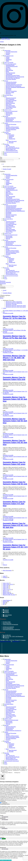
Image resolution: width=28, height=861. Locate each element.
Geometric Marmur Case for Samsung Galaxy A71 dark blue (14, 504)
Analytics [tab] (2, 837)
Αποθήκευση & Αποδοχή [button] (6, 860)
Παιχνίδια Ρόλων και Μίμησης (13, 78)
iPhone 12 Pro (6, 592)
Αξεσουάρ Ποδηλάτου (11, 129)
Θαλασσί (5, 601)
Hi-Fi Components (10, 99)
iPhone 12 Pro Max (7, 593)
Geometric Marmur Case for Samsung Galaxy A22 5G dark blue (15, 421)
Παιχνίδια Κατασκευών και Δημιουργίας (15, 76)
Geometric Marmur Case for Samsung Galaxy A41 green (14, 463)
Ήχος (5, 705)
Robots (7, 71)
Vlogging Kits (12, 138)
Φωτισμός (6, 741)
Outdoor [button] (6, 123)
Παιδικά (7, 54)
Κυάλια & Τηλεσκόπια (11, 124)
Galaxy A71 (5, 588)
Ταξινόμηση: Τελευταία (11, 304)
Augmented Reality (10, 65)
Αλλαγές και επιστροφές (8, 626)
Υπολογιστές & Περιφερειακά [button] (10, 111)
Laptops (7, 58)
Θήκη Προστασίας (7, 570)
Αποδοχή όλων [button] (17, 772)
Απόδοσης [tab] (2, 827)
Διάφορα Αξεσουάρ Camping (12, 128)
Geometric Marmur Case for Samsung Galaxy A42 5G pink (15, 483)
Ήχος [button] (5, 96)
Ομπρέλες (8, 130)
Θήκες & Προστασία (9, 664)
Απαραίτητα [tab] (2, 801)
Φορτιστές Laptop (10, 92)
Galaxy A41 (5, 585)
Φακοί (7, 749)
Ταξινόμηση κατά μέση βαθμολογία (14, 303)
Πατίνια (7, 125)
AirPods (7, 57)
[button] (8, 313)
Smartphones (9, 59)
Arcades (7, 145)
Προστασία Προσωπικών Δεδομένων (11, 629)
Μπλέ (4, 603)
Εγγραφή (9, 169)
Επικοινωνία (3, 283)
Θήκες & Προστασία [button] (8, 55)
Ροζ (4, 604)
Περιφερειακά (9, 112)
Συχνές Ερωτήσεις (7, 623)
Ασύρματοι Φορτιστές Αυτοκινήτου (14, 84)
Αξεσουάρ (11, 142)
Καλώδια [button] (6, 116)
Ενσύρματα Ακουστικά (11, 100)
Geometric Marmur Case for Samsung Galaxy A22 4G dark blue (15, 399)
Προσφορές (2, 281)
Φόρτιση (6, 689)
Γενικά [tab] (1, 815)
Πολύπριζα (8, 93)
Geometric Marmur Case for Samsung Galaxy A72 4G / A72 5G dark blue (15, 525)
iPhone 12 (5, 590)
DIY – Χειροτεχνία (10, 146)
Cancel (4, 308)
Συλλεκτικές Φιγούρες (11, 79)
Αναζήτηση (3, 161)
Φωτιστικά (8, 742)
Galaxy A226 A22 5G (8, 584)
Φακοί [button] (7, 140)
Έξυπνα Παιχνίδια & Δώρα (10, 672)
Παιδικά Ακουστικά (10, 103)
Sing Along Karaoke (10, 72)
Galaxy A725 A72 (7, 589)
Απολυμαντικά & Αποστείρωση (11, 152)
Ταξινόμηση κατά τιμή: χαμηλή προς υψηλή (16, 305)
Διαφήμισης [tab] (2, 818)
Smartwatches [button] (7, 50)
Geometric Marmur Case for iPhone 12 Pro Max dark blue (14, 337)
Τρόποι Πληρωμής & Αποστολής (10, 624)
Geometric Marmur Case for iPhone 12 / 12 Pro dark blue (14, 317)
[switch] (0, 816)
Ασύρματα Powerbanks (11, 82)
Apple (4, 576)
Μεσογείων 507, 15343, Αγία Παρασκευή (13, 636)
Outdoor (6, 732)
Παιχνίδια (6, 753)
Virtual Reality (9, 74)
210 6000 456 (5, 37)
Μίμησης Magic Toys (11, 149)
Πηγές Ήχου (8, 104)
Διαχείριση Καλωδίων (11, 117)
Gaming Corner (7, 109)
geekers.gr (6, 637)
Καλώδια (6, 725)
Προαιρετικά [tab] (3, 847)
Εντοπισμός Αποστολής (5, 282)
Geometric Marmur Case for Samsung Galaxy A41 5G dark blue (15, 442)
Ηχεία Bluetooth (9, 101)
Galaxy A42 (5, 587)
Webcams (8, 115)
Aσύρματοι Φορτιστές (11, 83)
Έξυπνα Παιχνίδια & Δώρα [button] (10, 63)
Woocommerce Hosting (5, 641)
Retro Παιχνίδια (9, 70)
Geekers (2, 41)
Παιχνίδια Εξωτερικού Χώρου (13, 75)
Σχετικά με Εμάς (6, 621)
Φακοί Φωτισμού (13, 141)
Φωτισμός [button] (6, 132)
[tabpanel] (14, 810)
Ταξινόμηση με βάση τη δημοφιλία (14, 301)
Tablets (7, 61)
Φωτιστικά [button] (8, 133)
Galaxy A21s (6, 583)
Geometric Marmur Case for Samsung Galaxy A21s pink (14, 378)
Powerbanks (8, 88)
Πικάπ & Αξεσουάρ (10, 105)
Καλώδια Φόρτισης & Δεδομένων (13, 86)
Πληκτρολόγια (9, 113)
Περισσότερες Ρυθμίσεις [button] (7, 772)
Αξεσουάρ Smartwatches (11, 51)
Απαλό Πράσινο (6, 600)
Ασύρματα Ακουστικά (11, 97)
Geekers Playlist (8, 615)
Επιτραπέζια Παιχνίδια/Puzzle (12, 148)
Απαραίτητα (4, 802)
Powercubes (8, 89)
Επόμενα (5, 564)
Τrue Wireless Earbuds (11, 107)
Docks (5, 154)
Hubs (5, 153)
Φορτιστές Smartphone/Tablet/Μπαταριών (15, 87)
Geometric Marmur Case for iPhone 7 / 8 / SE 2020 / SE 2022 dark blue (14, 358)
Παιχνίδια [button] (6, 144)
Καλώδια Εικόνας (10, 119)
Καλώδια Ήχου (9, 120)
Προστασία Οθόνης (8, 95)
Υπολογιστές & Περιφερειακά (11, 720)
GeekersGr (6, 612)
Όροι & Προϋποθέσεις (8, 628)
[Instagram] (14, 31)
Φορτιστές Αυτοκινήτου (11, 91)
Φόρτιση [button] (6, 80)
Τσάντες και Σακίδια (8, 62)
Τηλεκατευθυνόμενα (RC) (12, 66)
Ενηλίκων (8, 53)
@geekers (6, 611)
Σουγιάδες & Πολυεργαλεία (12, 127)
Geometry (23, 640)
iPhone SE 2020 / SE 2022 (9, 594)
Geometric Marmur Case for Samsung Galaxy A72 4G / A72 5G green (15, 547)
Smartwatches (7, 659)
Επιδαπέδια (11, 136)
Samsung (5, 577)
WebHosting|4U (16, 641)
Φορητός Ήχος (9, 108)
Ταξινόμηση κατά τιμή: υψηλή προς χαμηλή (16, 306)
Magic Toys (8, 69)
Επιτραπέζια (11, 134)
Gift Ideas (8, 67)
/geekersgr (6, 609)
